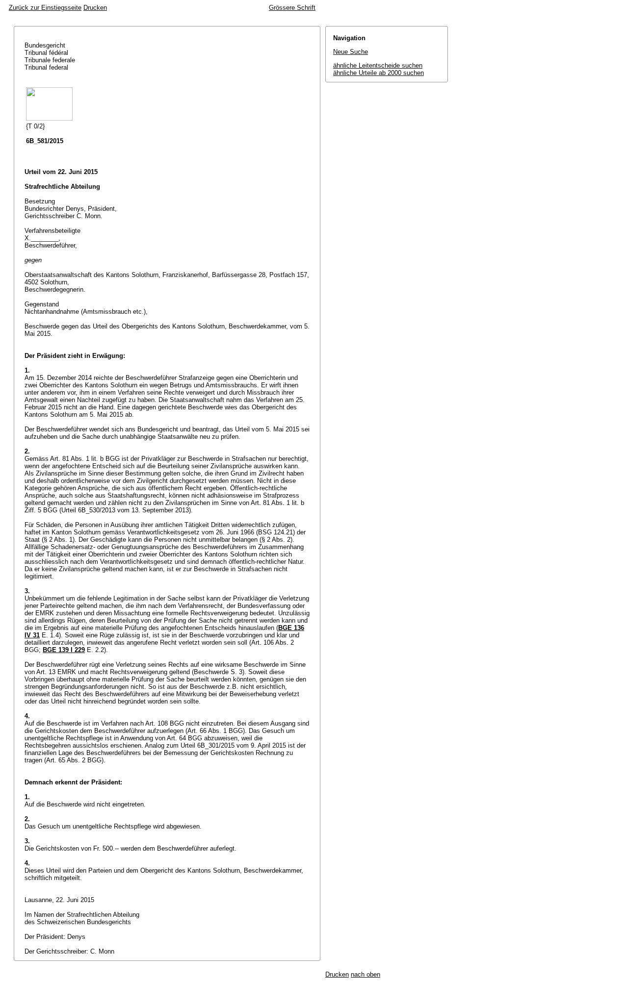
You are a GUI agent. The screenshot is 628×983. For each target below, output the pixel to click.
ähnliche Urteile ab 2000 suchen (378, 72)
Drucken (95, 7)
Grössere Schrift (292, 7)
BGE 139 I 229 (64, 650)
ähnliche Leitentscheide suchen (377, 65)
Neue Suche (350, 51)
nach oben (365, 974)
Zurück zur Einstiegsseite (45, 7)
